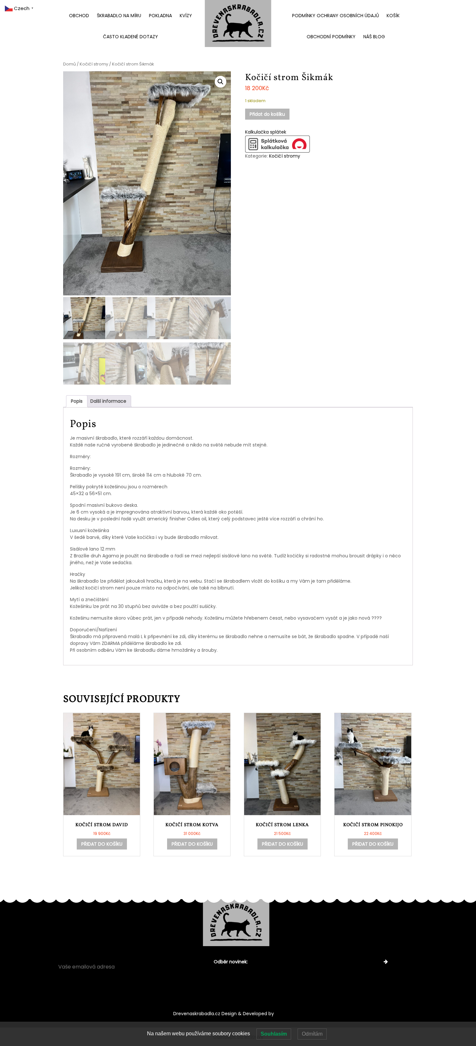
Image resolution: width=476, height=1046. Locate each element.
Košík (393, 15)
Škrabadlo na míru (119, 15)
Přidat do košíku (267, 114)
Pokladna (160, 15)
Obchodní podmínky (331, 36)
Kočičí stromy (94, 64)
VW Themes (288, 1013)
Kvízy (186, 15)
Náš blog (374, 36)
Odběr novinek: (231, 961)
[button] (220, 82)
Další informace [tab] (108, 401)
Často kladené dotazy (130, 36)
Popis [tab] (77, 401)
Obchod (79, 15)
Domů (69, 64)
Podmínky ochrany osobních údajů (335, 15)
